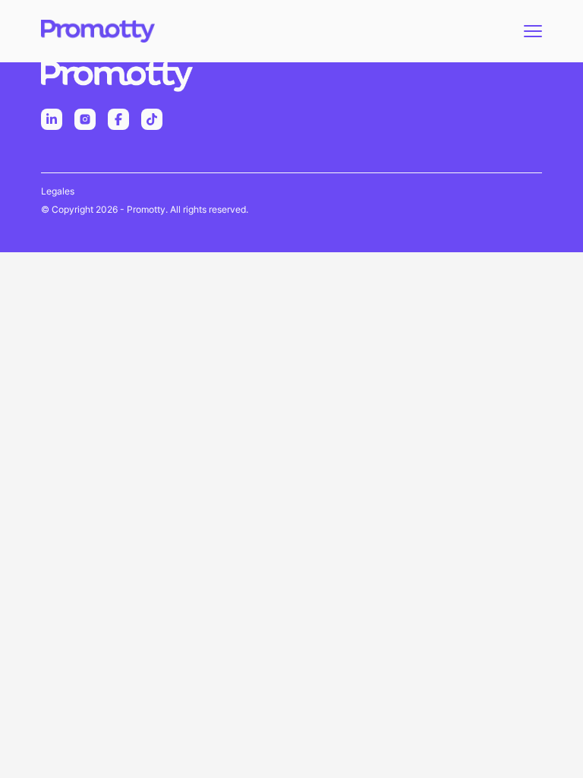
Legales (57, 191)
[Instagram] (85, 119)
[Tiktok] (151, 119)
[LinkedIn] (51, 119)
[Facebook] (118, 119)
